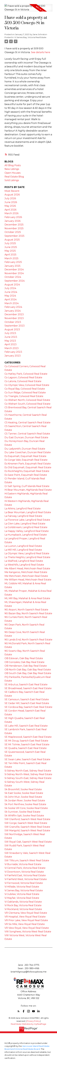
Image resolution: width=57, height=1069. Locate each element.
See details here (40, 52)
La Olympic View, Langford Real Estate (27, 553)
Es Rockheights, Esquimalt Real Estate (27, 471)
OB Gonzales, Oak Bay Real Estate (24, 662)
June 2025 (11, 247)
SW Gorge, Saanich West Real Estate (26, 823)
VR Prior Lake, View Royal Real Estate (26, 920)
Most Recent (12, 191)
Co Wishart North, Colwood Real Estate (27, 400)
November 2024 (14, 273)
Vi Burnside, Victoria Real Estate (23, 864)
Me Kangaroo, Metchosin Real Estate (26, 572)
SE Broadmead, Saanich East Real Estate (28, 688)
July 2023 (10, 333)
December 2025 (14, 224)
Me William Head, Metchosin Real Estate (28, 579)
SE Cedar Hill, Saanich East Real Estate (27, 703)
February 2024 (13, 307)
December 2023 (14, 314)
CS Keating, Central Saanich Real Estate (27, 422)
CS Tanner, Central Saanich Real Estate (27, 433)
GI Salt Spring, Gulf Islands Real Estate (27, 486)
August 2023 (12, 329)
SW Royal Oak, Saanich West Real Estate (28, 841)
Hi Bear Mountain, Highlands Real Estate (28, 489)
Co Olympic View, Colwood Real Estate (27, 385)
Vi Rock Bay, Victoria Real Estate (23, 905)
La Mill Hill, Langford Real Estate (23, 549)
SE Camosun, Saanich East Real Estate (27, 699)
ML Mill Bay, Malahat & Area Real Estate (27, 598)
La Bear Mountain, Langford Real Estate (28, 512)
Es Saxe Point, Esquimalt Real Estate (26, 475)
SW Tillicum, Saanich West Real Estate (27, 860)
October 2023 (13, 322)
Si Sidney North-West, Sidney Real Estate (28, 774)
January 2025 (12, 265)
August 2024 (12, 284)
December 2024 (14, 269)
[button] (18, 1011)
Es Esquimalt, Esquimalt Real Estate (25, 456)
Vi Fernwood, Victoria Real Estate (24, 883)
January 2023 (13, 355)
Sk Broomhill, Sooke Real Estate (23, 789)
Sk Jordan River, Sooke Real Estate (25, 800)
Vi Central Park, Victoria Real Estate (25, 868)
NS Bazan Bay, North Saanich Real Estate (28, 613)
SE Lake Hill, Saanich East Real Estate (26, 725)
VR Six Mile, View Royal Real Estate (25, 924)
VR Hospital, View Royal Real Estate (25, 916)
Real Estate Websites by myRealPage (28, 1024)
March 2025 (11, 258)
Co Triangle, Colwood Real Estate (24, 396)
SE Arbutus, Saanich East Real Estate (26, 684)
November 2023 (14, 318)
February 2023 (13, 351)
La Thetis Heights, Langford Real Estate (27, 557)
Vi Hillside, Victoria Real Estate (22, 886)
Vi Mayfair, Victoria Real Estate (22, 898)
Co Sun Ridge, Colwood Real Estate (25, 392)
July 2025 (10, 243)
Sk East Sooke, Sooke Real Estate (24, 793)
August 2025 (12, 239)
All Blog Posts (13, 165)
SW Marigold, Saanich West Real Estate (27, 830)
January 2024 (13, 310)
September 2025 (14, 235)
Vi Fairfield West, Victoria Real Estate (26, 879)
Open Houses (12, 172)
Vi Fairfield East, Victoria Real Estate (25, 875)
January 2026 (12, 221)
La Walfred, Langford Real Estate (24, 561)
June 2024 (11, 292)
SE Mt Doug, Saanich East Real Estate (26, 740)
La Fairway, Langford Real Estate (23, 516)
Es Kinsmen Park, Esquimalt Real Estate (28, 463)
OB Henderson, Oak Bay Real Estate (26, 665)
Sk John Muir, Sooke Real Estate (23, 796)
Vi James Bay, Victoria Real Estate (30, 37)
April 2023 (11, 344)
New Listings (12, 169)
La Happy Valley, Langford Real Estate (27, 531)
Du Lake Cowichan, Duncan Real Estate (28, 452)
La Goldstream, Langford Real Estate (26, 527)
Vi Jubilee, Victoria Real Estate (22, 894)
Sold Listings (12, 180)
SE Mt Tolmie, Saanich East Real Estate (27, 744)
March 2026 (11, 213)
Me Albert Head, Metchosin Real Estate (27, 568)
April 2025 (10, 254)
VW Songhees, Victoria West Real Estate (28, 931)
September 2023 (15, 325)
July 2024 (10, 288)
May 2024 (10, 295)
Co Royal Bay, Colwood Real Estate (25, 388)
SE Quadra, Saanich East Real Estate (26, 748)
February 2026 (13, 217)
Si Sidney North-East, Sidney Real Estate (28, 770)
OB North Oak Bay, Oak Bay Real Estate (28, 669)
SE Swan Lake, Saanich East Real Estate (27, 759)
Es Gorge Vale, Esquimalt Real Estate (26, 459)
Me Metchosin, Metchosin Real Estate (26, 576)
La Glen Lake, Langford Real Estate (25, 523)
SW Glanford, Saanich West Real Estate (27, 819)
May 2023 (10, 340)
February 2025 (13, 262)
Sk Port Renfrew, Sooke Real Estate (25, 804)
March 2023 (12, 348)
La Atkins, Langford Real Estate (23, 508)
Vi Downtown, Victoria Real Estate (24, 871)
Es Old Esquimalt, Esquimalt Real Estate (28, 467)
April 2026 (10, 209)
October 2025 (13, 232)
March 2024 (12, 303)
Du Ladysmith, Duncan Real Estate (25, 448)
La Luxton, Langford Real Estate (23, 546)
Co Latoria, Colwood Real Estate (23, 381)
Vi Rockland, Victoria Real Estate (23, 909)
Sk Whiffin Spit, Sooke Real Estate (24, 815)
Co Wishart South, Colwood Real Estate (27, 403)
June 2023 (11, 337)
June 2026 (11, 202)
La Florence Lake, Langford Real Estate (27, 519)
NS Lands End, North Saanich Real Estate (28, 639)
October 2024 (13, 277)
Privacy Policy (33, 1021)
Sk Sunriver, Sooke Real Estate (22, 811)
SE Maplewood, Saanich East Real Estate (28, 736)
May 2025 (10, 250)
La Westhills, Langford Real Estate (24, 564)
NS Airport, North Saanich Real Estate (26, 609)
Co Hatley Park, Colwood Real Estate (26, 373)
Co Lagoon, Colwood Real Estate (23, 377)
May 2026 (10, 205)
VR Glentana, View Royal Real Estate (26, 912)
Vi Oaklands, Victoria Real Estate (23, 901)
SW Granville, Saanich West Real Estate (27, 826)
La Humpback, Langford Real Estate (26, 534)
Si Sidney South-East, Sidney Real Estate (28, 778)
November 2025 (14, 228)
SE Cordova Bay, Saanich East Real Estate (28, 707)
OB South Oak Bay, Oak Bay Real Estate (28, 673)
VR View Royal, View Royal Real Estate (27, 928)
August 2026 (12, 194)
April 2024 (11, 299)
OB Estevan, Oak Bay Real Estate (24, 658)
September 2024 (15, 280)
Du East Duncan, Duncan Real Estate (26, 437)
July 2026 (10, 198)
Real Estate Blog (14, 176)
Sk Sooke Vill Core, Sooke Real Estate (26, 808)
